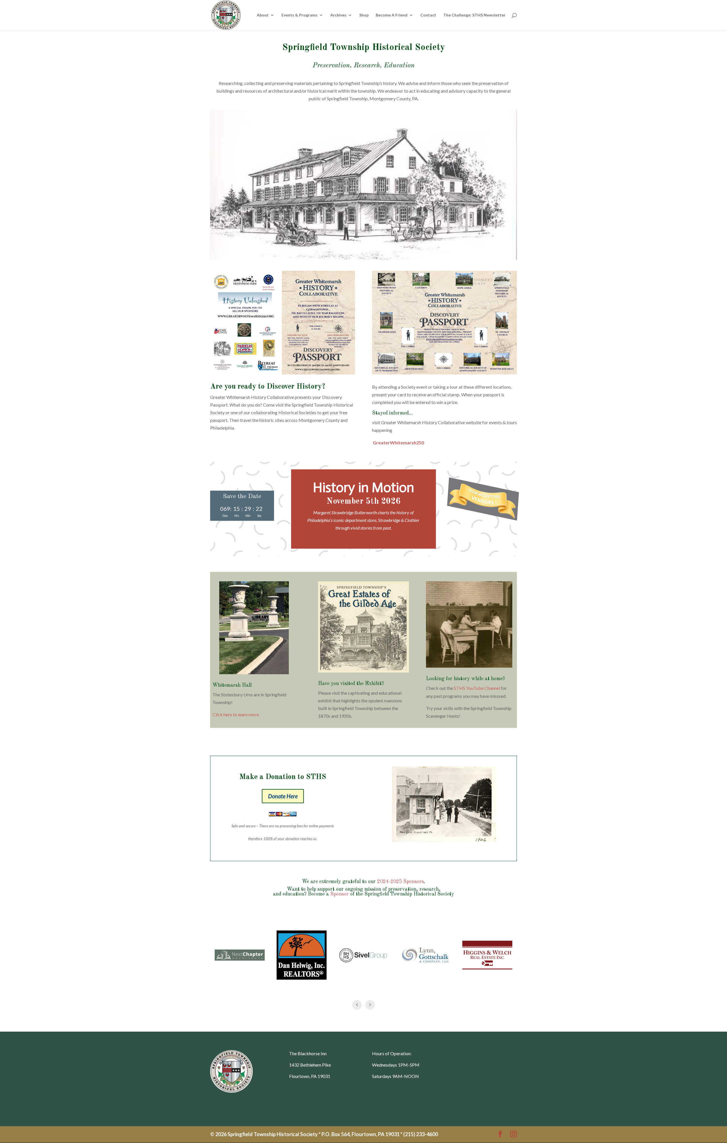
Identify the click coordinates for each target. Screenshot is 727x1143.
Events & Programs (299, 15)
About (263, 15)
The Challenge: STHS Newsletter (474, 15)
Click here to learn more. (236, 714)
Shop (364, 15)
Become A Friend (392, 15)
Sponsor (339, 894)
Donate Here (283, 796)
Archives (338, 15)
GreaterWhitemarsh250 (398, 442)
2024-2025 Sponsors (400, 881)
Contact (428, 15)
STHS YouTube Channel (477, 688)
